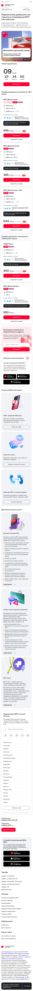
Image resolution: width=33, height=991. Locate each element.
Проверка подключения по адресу (11, 908)
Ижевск (5, 783)
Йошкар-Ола (7, 790)
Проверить (16, 349)
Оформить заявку (8, 829)
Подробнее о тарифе (16, 139)
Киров (5, 802)
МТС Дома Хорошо (11, 286)
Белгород (6, 752)
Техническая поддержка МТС (10, 898)
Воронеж (6, 774)
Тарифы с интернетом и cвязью (10, 884)
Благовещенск (8, 755)
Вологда (6, 771)
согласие (5, 986)
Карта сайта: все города (8, 936)
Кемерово (6, 799)
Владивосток (7, 761)
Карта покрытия (6, 927)
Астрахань (6, 745)
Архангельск (7, 742)
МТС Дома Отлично (11, 146)
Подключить (16, 84)
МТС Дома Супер (10, 100)
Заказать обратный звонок (9, 917)
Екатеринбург (7, 777)
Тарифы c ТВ (5, 887)
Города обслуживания (7, 906)
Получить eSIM (16, 427)
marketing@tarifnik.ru (22, 979)
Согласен (27, 986)
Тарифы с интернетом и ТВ (9, 878)
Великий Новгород (9, 758)
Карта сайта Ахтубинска (8, 938)
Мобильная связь (6, 889)
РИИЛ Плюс (8, 244)
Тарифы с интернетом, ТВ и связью (11, 881)
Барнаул (6, 749)
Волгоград (6, 767)
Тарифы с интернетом (7, 876)
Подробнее (7, 584)
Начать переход (16, 502)
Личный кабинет (6, 903)
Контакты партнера (7, 900)
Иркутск (6, 786)
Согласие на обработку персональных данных (16, 957)
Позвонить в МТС (6, 914)
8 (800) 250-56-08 (6, 9)
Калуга (5, 796)
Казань (5, 793)
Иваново (6, 780)
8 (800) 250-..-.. (27, 9)
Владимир (6, 764)
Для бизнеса (5, 925)
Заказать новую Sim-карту (16, 464)
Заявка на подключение (8, 911)
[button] (16, 25)
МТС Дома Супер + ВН (12, 190)
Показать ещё (16, 808)
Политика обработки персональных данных (15, 953)
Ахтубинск (6, 1)
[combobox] (16, 345)
